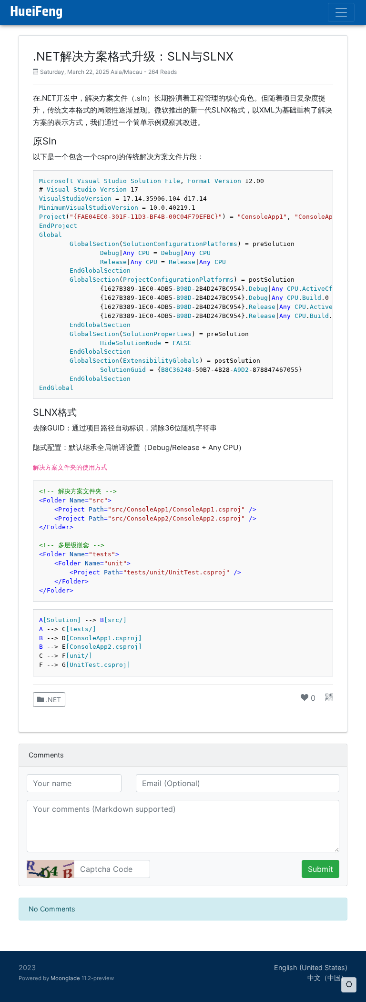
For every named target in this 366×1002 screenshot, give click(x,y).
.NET (52, 699)
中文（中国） (327, 977)
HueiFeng (36, 12)
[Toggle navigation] (341, 12)
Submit (320, 869)
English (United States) (310, 967)
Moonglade (65, 978)
